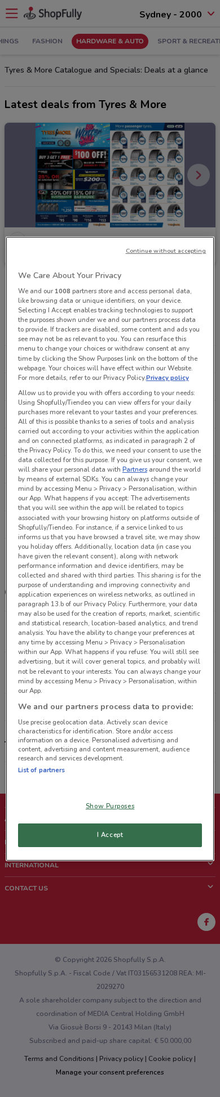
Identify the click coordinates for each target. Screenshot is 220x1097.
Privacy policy (167, 377)
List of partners (41, 769)
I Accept (110, 834)
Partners (134, 469)
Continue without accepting (166, 250)
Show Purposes (110, 806)
